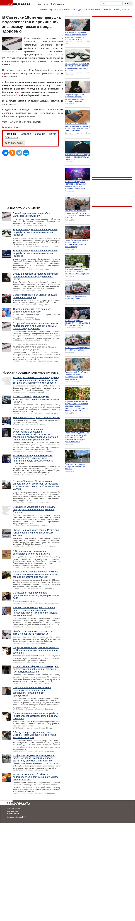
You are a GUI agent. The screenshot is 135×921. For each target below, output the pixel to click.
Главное (42, 9)
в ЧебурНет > (121, 9)
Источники (64, 9)
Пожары (107, 9)
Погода (77, 9)
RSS (24, 817)
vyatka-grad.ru (12, 52)
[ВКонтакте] (5, 153)
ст (22, 70)
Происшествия (92, 9)
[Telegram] (19, 153)
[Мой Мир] (26, 153)
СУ (16, 95)
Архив (53, 9)
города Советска (11, 73)
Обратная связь (13, 812)
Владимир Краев (11, 127)
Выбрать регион (13, 814)
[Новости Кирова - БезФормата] (16, 3)
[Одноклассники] (12, 153)
